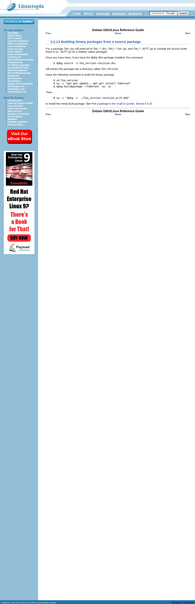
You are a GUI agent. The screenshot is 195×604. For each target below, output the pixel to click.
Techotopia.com (16, 86)
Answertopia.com (17, 91)
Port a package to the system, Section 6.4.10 (122, 103)
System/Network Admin (20, 59)
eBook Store (14, 35)
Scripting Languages (19, 65)
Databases (13, 75)
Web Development (17, 70)
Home (118, 33)
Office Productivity (18, 43)
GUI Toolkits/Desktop (19, 73)
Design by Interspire (183, 602)
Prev (48, 33)
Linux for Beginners (18, 41)
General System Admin (20, 103)
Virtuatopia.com (16, 89)
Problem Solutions (17, 122)
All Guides (13, 33)
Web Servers (15, 111)
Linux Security (15, 49)
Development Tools (18, 67)
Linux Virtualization (18, 54)
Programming (15, 62)
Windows (12, 119)
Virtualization (15, 100)
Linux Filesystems (17, 108)
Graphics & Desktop (19, 114)
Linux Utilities (15, 51)
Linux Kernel (14, 57)
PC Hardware (15, 116)
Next (187, 33)
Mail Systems (15, 78)
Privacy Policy (15, 124)
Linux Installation (17, 46)
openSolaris (14, 81)
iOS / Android (15, 38)
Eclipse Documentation (20, 83)
